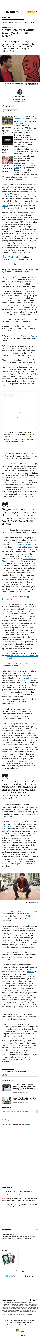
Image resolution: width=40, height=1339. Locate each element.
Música (21, 22)
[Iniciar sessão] (36, 11)
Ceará (6, 194)
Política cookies (30, 1320)
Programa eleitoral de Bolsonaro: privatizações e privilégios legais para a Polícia (20, 1205)
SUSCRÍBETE (31, 11)
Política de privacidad (12, 1322)
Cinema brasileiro (7, 27)
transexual (24, 678)
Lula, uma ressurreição (13, 1195)
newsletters (6, 1230)
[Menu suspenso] (3, 11)
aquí (28, 1124)
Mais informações (6, 1120)
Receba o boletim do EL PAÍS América (15, 1071)
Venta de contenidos (15, 1320)
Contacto (7, 1320)
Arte (26, 22)
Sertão (27, 1111)
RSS (20, 1324)
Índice (23, 1324)
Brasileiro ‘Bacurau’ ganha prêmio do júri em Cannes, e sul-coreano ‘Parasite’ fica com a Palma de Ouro (24, 1087)
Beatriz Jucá (20, 97)
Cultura (6, 17)
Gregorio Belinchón (17, 1092)
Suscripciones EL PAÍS (26, 1322)
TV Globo (29, 916)
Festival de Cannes (29, 336)
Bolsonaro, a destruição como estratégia (19, 1191)
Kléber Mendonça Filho (12, 257)
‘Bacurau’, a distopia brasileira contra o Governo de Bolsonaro (24, 1099)
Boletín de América (8, 1234)
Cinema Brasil (5, 1111)
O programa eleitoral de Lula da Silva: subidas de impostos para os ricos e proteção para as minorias (19, 1199)
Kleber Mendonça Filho (17, 1111)
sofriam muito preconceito (27, 544)
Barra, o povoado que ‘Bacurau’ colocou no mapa (6, 149)
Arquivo (4, 1250)
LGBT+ (21, 222)
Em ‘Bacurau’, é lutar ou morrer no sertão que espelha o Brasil (7, 130)
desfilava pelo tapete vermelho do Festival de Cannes (20, 203)
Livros (16, 22)
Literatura (10, 22)
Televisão (31, 22)
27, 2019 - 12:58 (22, 99)
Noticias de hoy (29, 1324)
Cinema (4, 22)
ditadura (30, 972)
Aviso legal (23, 1320)
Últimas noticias (7, 1188)
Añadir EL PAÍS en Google (11, 110)
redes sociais (7, 826)
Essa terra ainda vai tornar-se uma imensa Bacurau (7, 168)
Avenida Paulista (21, 119)
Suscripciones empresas (13, 1324)
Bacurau (20, 130)
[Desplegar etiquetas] (37, 1111)
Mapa (19, 1322)
